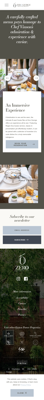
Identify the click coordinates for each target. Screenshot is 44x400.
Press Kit (22, 309)
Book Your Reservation (22, 145)
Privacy (22, 314)
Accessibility (22, 297)
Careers (22, 303)
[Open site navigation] (6, 5)
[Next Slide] (36, 78)
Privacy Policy (26, 385)
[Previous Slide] (8, 78)
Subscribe (19, 240)
